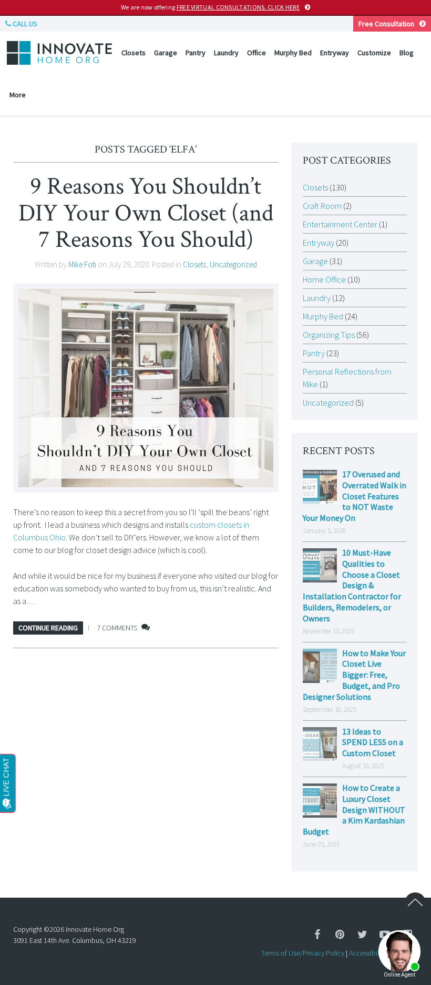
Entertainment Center (340, 224)
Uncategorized (233, 264)
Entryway (334, 52)
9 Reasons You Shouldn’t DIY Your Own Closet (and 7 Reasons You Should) (145, 212)
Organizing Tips (329, 334)
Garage (165, 52)
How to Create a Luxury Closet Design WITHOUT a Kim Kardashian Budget (354, 809)
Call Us (24, 23)
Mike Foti (82, 264)
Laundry (226, 52)
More (17, 94)
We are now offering (210, 7)
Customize (374, 52)
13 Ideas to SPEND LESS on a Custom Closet (372, 742)
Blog (406, 52)
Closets (133, 52)
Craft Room (322, 205)
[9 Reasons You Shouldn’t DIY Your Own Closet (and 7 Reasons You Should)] (145, 388)
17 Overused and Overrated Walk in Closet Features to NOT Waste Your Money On (354, 496)
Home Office (324, 279)
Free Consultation (386, 23)
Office (256, 52)
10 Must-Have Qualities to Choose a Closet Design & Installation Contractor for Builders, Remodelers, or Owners (352, 585)
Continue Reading (48, 627)
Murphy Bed (293, 52)
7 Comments (117, 627)
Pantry (196, 52)
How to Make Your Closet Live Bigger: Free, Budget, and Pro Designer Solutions (354, 675)
